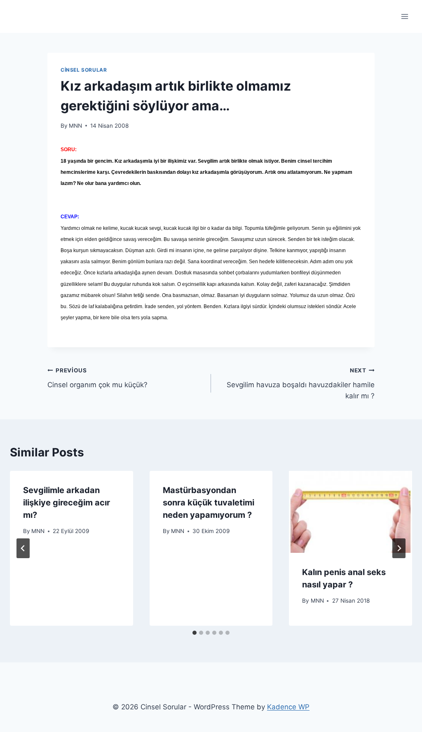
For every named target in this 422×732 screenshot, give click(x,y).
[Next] (399, 548)
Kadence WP (288, 707)
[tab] (194, 633)
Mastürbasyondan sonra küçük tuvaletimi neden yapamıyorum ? (208, 502)
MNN (75, 125)
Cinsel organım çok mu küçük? (97, 378)
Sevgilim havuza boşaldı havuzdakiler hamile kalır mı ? (301, 383)
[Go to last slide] (23, 548)
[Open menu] (404, 16)
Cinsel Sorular (84, 70)
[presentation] (350, 512)
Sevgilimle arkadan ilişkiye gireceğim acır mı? (66, 502)
